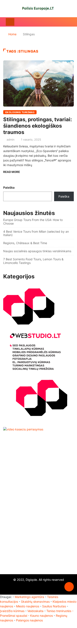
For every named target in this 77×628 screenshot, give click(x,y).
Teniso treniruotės (58, 611)
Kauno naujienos (41, 615)
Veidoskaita (35, 611)
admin (11, 139)
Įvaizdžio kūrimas (12, 611)
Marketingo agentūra (29, 597)
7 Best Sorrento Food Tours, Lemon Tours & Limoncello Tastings (33, 261)
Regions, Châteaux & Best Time (25, 243)
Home (12, 34)
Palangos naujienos (29, 620)
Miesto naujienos (27, 606)
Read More (11, 172)
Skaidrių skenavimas (35, 601)
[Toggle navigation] (10, 22)
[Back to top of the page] (69, 587)
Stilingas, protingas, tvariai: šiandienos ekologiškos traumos (37, 125)
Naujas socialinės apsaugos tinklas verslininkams (37, 251)
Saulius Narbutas (54, 606)
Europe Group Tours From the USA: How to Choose (33, 221)
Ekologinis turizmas (19, 112)
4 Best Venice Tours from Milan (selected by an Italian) (36, 233)
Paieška (9, 187)
